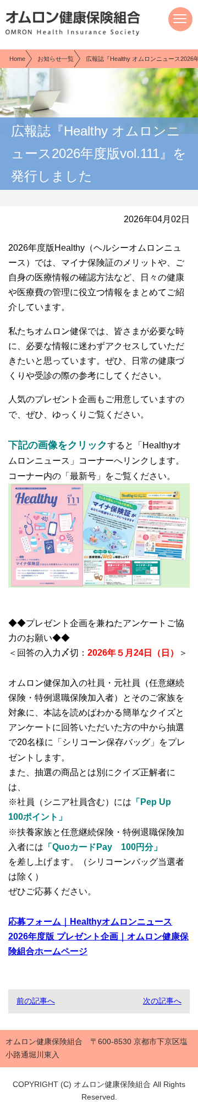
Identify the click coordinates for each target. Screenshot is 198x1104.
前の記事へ (35, 1000)
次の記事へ (162, 1000)
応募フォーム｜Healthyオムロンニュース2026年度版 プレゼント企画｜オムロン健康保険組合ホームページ (98, 936)
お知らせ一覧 (55, 58)
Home (17, 58)
